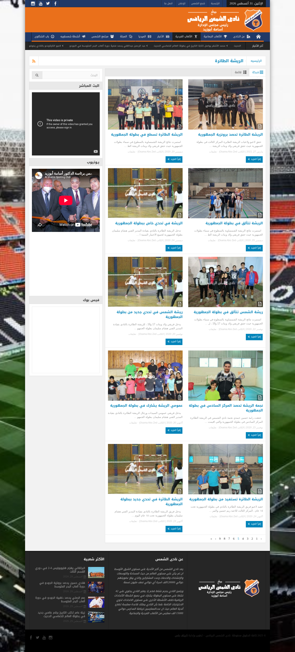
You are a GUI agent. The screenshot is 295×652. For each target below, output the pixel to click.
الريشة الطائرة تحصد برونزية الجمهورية (230, 134)
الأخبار (160, 36)
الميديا (142, 36)
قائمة (238, 72)
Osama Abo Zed (228, 151)
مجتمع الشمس (100, 36)
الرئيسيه (256, 61)
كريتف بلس (181, 635)
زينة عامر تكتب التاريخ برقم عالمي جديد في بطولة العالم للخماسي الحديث (61, 614)
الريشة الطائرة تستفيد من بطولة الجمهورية (226, 499)
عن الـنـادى (239, 36)
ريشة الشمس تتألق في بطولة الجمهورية (228, 312)
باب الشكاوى (42, 36)
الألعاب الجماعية (213, 36)
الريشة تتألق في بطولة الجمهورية (234, 223)
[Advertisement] (66, 265)
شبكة (255, 72)
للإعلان (181, 3)
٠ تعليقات (214, 151)
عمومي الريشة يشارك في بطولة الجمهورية (146, 405)
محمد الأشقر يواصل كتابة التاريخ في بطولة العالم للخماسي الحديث (237, 46)
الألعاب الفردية (183, 36)
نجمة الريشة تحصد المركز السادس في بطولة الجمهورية (226, 408)
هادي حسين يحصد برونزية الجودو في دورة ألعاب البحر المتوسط (62, 584)
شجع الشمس (198, 3)
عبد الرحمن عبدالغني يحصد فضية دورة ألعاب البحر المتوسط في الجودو (155, 46)
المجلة (123, 36)
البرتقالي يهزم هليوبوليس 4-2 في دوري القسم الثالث (60, 570)
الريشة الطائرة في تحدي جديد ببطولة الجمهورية (151, 501)
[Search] (37, 75)
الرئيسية (215, 3)
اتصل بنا (168, 3)
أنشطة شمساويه (70, 36)
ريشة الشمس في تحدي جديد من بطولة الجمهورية (150, 314)
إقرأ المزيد (255, 159)
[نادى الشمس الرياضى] (222, 19)
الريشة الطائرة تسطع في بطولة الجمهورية (147, 134)
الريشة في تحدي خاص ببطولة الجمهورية (149, 223)
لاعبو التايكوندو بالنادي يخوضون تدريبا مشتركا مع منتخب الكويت (75, 46)
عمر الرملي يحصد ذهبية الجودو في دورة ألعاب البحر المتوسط (60, 599)
